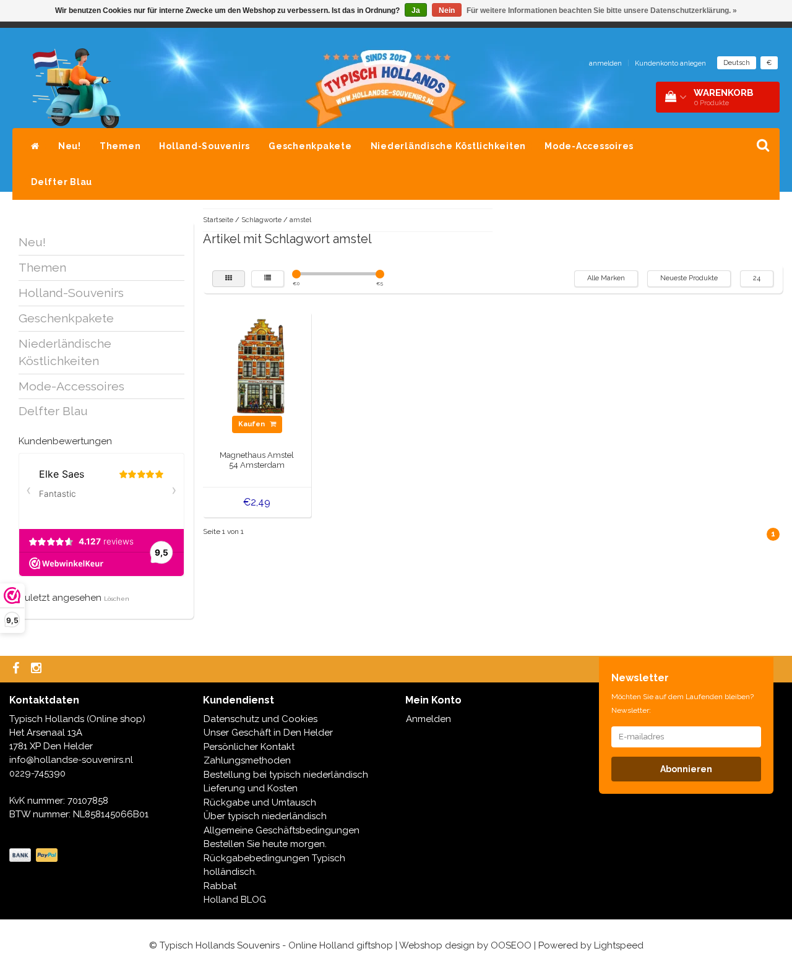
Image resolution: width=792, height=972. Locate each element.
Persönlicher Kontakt (249, 746)
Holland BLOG (235, 899)
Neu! (69, 146)
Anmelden (428, 719)
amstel (300, 220)
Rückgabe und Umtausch (260, 802)
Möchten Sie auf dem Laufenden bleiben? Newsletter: (682, 703)
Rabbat (220, 886)
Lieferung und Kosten (251, 788)
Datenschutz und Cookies (260, 719)
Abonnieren (686, 769)
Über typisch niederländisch (265, 816)
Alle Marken (606, 278)
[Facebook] (17, 669)
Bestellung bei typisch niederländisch (286, 774)
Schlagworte (261, 220)
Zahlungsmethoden (247, 760)
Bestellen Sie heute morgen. (265, 843)
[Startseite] (35, 146)
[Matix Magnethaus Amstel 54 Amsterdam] (257, 365)
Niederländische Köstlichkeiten (449, 146)
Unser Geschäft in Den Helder (268, 732)
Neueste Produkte (689, 278)
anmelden (605, 63)
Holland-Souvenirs (204, 146)
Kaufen (252, 424)
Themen (120, 146)
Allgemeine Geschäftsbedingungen (281, 830)
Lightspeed (619, 945)
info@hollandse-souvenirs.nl (71, 759)
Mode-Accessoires (589, 146)
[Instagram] (38, 669)
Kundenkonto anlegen (670, 63)
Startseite (218, 220)
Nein (447, 10)
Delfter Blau (61, 182)
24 (756, 278)
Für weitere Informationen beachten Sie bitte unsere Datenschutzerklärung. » (602, 10)
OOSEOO (511, 945)
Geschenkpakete (310, 146)
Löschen (116, 598)
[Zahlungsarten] (34, 855)
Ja (415, 10)
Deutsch (736, 63)
